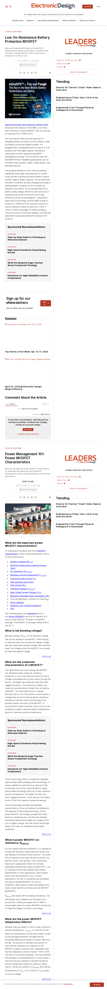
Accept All (96, 984)
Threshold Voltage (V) (22, 589)
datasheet (31, 613)
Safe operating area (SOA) (22, 582)
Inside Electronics (87, 20)
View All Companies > (79, 72)
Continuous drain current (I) (23, 579)
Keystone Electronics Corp (67, 60)
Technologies (18, 20)
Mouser (60, 67)
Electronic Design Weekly (48, 20)
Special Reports (69, 20)
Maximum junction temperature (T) (28, 575)
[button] (6, 6)
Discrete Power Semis (13, 31)
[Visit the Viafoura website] (45, 414)
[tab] (11, 404)
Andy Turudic (28, 481)
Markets (30, 20)
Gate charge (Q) (18, 585)
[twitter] (28, 73)
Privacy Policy (68, 984)
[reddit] (32, 73)
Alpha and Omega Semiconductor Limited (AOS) (26, 125)
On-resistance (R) (21, 571)
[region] (28, 409)
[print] (50, 73)
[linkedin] (24, 73)
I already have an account (28, 434)
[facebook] (20, 73)
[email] (35, 73)
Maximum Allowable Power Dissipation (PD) (29, 596)
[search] (10, 6)
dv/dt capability (17, 602)
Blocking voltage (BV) (21, 562)
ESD (12, 609)
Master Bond (62, 64)
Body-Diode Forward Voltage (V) (26, 592)
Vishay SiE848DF (16, 616)
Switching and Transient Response (25, 606)
